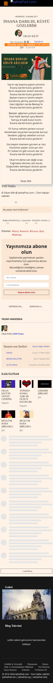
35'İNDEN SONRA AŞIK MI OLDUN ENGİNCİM (26, 396)
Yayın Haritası (10, 670)
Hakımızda (32, 664)
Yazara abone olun (26, 292)
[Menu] (6, 3)
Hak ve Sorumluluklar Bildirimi (18, 667)
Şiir (22, 47)
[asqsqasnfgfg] (26, 67)
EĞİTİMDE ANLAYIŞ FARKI (17, 306)
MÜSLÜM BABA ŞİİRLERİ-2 (7, 424)
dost (16, 231)
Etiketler (25, 670)
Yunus (34, 231)
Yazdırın (38, 41)
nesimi (25, 231)
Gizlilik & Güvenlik (13, 664)
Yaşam (5, 402)
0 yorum (30, 47)
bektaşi (18, 234)
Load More (27, 571)
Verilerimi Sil (40, 670)
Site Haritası (44, 667)
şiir (42, 231)
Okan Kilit (31, 36)
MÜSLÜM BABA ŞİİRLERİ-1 (25, 424)
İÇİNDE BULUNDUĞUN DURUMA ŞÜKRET (40, 306)
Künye (45, 664)
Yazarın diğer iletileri (41, 346)
